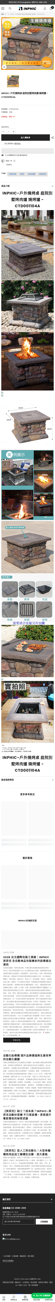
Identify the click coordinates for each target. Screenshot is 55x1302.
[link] (14, 840)
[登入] (44, 8)
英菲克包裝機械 (8, 1261)
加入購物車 (25, 137)
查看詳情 (16, 1040)
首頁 (2, 14)
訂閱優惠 (44, 1221)
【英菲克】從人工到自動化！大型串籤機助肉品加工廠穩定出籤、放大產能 (27, 1152)
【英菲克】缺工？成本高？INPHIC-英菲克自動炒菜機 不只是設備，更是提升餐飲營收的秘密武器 (27, 1114)
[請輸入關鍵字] (10, 8)
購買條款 (17, 144)
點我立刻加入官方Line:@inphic (20, 2)
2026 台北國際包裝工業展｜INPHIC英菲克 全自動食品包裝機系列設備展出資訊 (27, 960)
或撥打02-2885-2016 (39, 2)
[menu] (2, 8)
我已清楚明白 (9, 144)
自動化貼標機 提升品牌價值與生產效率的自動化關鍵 (27, 1057)
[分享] (52, 138)
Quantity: (5, 127)
